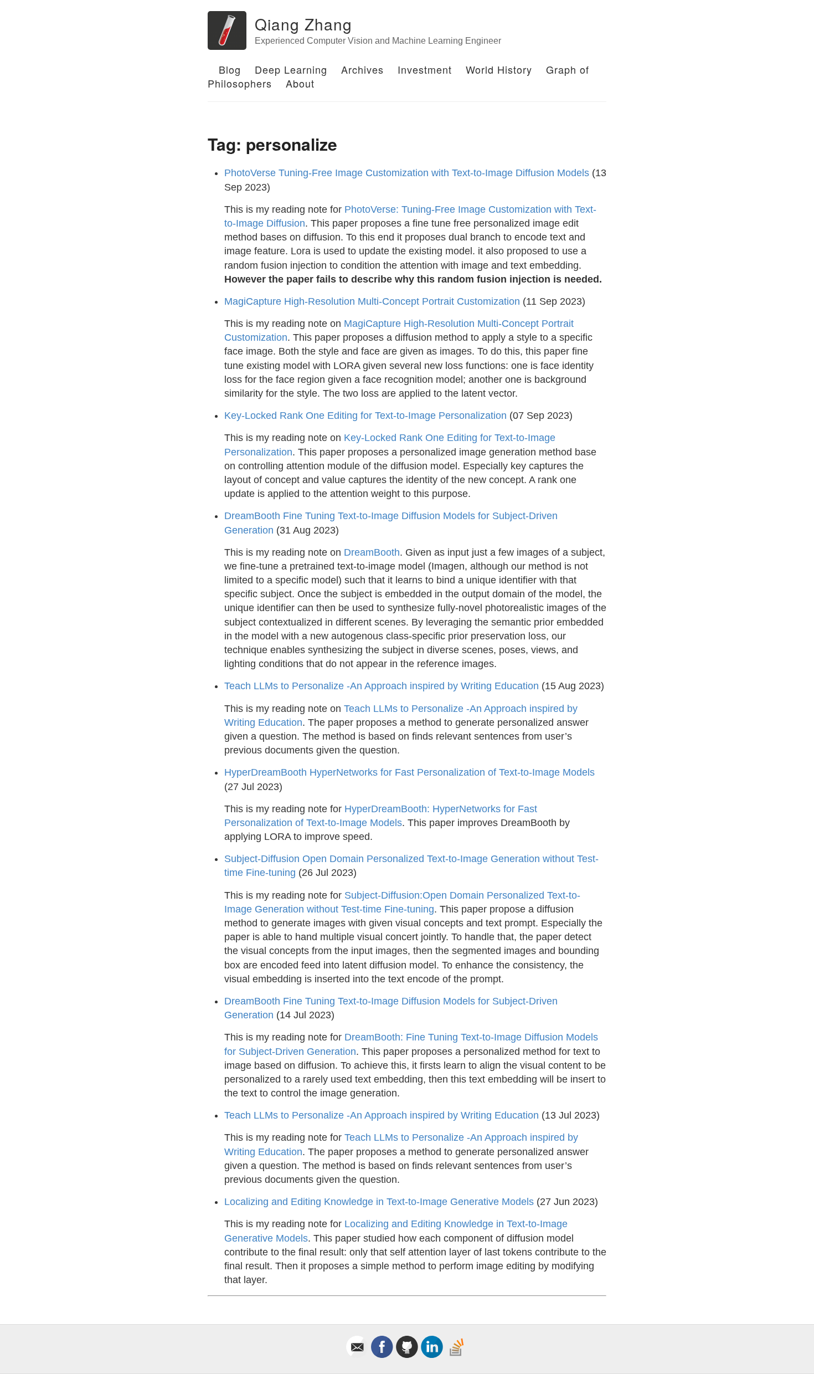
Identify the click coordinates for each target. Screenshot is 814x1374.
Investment (425, 69)
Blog (230, 69)
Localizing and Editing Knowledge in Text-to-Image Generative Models (379, 1201)
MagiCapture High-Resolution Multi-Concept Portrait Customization (372, 301)
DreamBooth (372, 552)
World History (499, 69)
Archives (362, 69)
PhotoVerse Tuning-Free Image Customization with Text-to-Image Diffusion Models (406, 172)
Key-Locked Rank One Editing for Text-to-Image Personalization (365, 415)
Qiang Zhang (303, 24)
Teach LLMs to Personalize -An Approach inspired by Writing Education (381, 685)
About (300, 83)
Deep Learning (291, 69)
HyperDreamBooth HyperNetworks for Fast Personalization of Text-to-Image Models (409, 772)
